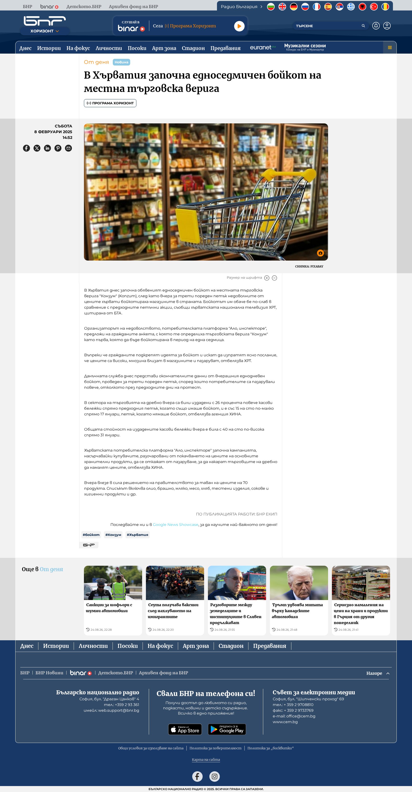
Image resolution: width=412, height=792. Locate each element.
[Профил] (387, 26)
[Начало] (45, 21)
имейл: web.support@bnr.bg (111, 710)
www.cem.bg (285, 722)
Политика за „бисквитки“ (270, 748)
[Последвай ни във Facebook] (197, 776)
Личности (93, 646)
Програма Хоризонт (113, 103)
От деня (96, 62)
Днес (26, 646)
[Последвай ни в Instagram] (214, 776)
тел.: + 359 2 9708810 (293, 704)
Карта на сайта (206, 759)
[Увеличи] (267, 278)
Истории (56, 646)
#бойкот (91, 535)
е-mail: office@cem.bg (294, 716)
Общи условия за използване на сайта (151, 748)
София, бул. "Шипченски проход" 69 (308, 699)
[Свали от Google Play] (227, 729)
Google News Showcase (175, 524)
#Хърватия (137, 535)
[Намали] (274, 278)
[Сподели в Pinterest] (58, 148)
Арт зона (196, 646)
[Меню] (390, 47)
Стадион (231, 646)
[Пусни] (239, 26)
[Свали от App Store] (185, 729)
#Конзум (113, 535)
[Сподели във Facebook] (26, 148)
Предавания (269, 646)
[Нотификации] (376, 26)
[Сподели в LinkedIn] (47, 148)
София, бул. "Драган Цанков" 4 (109, 699)
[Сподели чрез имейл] (68, 148)
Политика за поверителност (216, 748)
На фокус (160, 646)
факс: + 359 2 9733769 (293, 710)
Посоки (128, 646)
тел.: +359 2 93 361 (121, 704)
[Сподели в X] (37, 148)
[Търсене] (363, 26)
